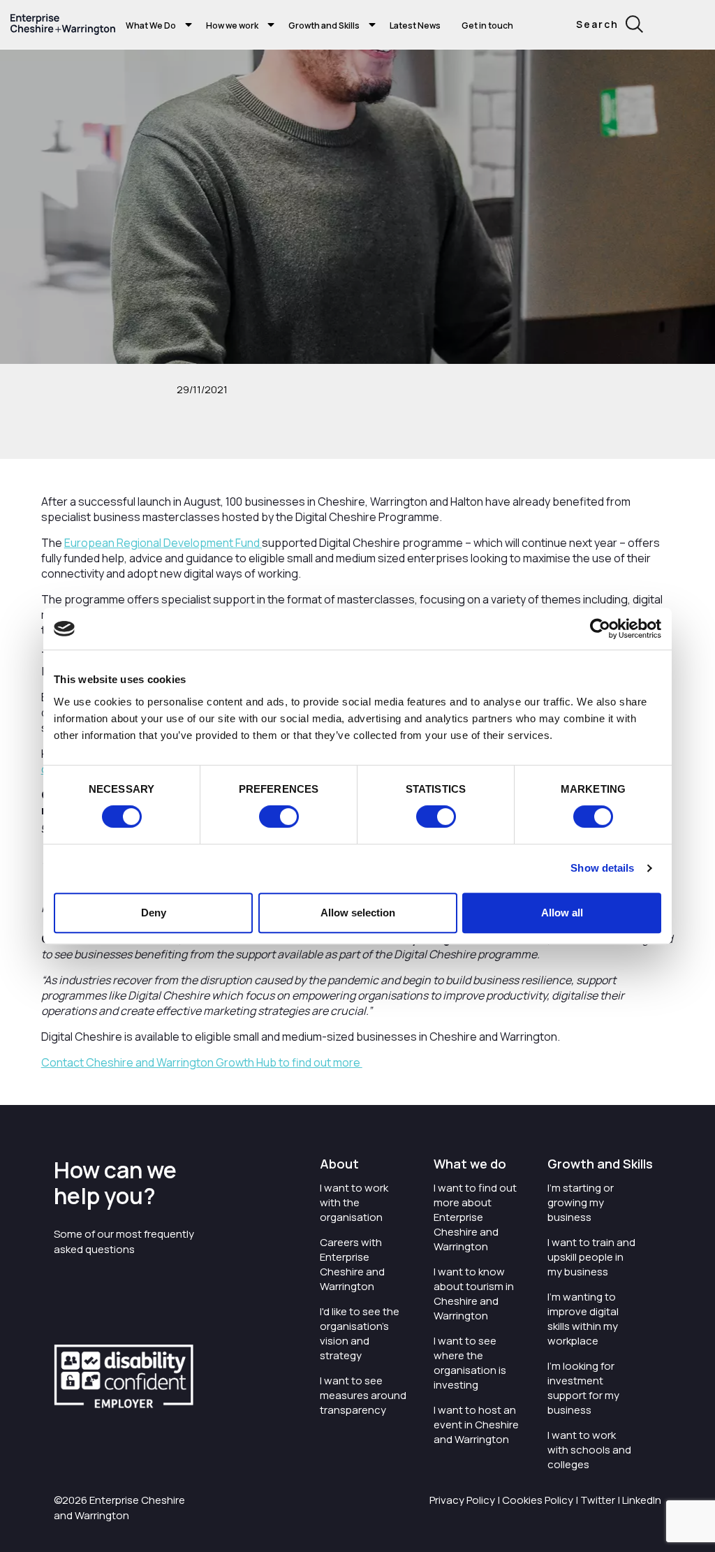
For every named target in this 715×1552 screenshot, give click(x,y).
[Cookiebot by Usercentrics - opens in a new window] (600, 628)
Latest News (415, 25)
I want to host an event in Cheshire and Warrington (476, 1425)
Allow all (562, 912)
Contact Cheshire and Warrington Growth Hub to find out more (201, 1062)
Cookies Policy (537, 1500)
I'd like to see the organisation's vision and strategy (359, 1333)
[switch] (279, 816)
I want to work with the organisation (354, 1202)
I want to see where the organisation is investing (470, 1362)
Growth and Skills (324, 25)
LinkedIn (641, 1500)
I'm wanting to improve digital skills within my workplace (583, 1318)
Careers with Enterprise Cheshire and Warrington (352, 1264)
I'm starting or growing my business (580, 1202)
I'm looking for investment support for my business (583, 1388)
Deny (153, 912)
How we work (232, 25)
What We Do (151, 25)
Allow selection (357, 912)
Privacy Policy (462, 1500)
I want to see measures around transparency (363, 1395)
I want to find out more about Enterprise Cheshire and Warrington (475, 1217)
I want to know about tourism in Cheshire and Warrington (474, 1293)
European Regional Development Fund (163, 542)
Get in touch (487, 25)
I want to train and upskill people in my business (591, 1257)
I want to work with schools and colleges (589, 1450)
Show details (602, 868)
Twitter (597, 1500)
